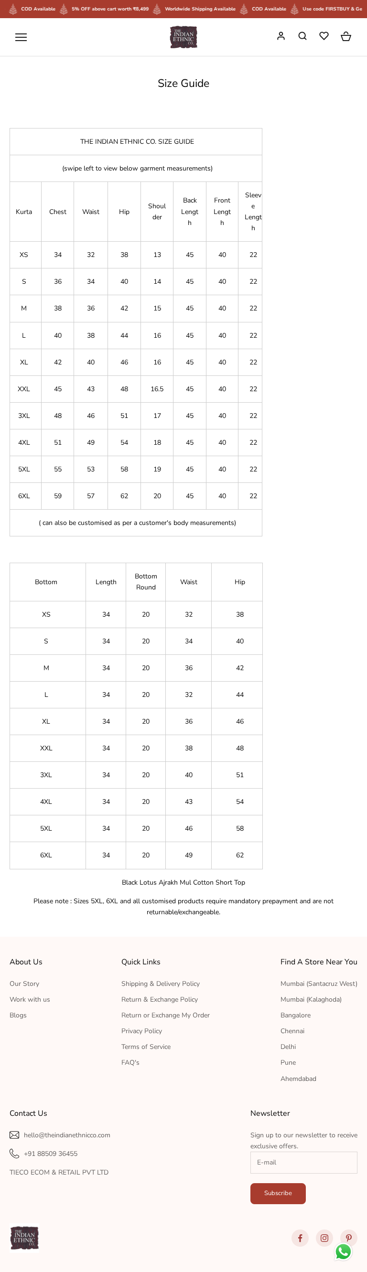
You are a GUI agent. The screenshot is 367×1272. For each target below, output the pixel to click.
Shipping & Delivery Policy (160, 983)
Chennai (292, 1031)
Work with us (30, 999)
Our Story (24, 983)
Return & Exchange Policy (159, 999)
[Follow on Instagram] (324, 1238)
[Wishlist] (325, 37)
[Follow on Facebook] (300, 1238)
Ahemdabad (298, 1078)
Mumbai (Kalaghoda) (311, 999)
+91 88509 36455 (50, 1153)
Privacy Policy (141, 1031)
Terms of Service (146, 1046)
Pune (288, 1062)
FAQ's (130, 1062)
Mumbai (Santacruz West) (319, 983)
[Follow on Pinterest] (348, 1238)
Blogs (18, 1015)
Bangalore (296, 1015)
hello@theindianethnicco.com (67, 1135)
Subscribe (278, 1193)
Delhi (288, 1046)
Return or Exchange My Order (165, 1015)
